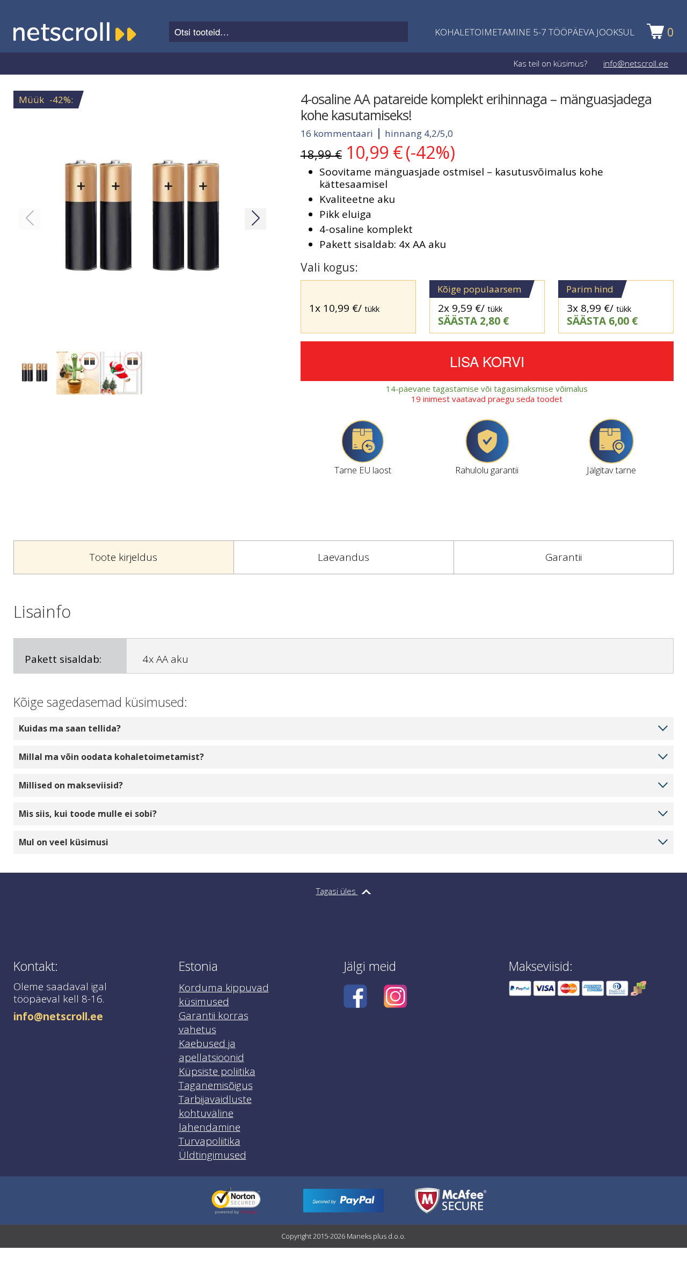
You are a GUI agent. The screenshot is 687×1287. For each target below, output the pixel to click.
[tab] (123, 557)
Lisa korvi (487, 361)
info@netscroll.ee (635, 63)
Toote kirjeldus (123, 557)
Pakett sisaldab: (63, 659)
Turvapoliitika (209, 1141)
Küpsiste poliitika (217, 1071)
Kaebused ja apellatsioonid (211, 1050)
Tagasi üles (337, 891)
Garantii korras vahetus (214, 1022)
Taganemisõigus (216, 1085)
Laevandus (343, 557)
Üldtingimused (212, 1155)
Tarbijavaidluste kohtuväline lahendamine (215, 1113)
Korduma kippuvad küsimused (224, 994)
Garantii (563, 557)
